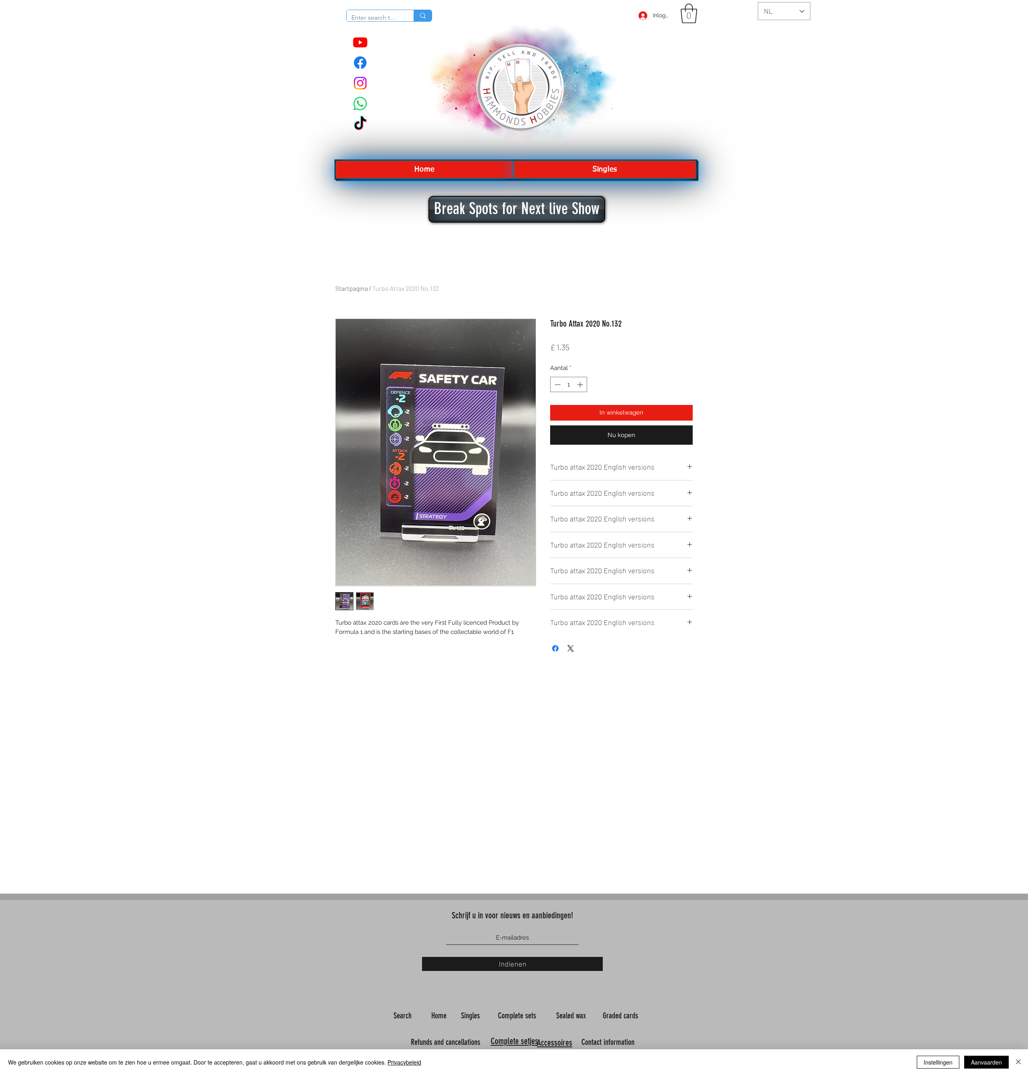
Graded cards (621, 1015)
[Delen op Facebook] (555, 648)
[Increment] (580, 384)
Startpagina (351, 288)
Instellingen (938, 1062)
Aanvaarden (986, 1062)
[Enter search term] (423, 15)
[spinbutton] (568, 384)
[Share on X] (570, 648)
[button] (689, 13)
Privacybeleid (404, 1062)
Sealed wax (572, 1015)
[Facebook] (360, 62)
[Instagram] (360, 83)
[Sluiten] (1018, 1062)
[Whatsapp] (360, 103)
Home (440, 1015)
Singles (471, 1015)
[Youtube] (360, 42)
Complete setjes (514, 1041)
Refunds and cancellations (445, 1042)
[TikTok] (360, 124)
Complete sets (518, 1015)
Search (404, 1015)
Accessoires (554, 1042)
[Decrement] (556, 384)
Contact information (608, 1042)
